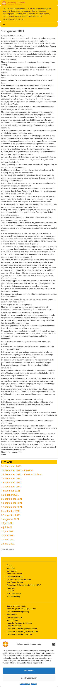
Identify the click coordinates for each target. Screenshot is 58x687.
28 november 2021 (11, 482)
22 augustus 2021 (11, 515)
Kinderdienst (12, 614)
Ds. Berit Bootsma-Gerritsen (19, 579)
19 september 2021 (11, 502)
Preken (6, 462)
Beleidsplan (12, 571)
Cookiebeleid (25, 684)
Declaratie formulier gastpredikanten (22, 631)
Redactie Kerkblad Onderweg (19, 623)
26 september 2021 (11, 498)
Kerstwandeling (13, 596)
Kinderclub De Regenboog (18, 611)
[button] (54, 644)
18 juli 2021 (7, 523)
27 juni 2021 (7, 531)
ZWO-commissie (14, 593)
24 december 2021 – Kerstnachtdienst (21, 474)
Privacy (34, 684)
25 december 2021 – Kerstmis (17, 470)
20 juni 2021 (7, 535)
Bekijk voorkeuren (29, 678)
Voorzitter (11, 568)
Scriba (9, 565)
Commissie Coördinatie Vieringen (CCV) (24, 585)
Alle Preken (7, 549)
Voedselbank (12, 620)
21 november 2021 (11, 486)
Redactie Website (14, 626)
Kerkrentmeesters (14, 574)
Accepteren (29, 670)
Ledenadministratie (15, 576)
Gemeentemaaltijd (14, 617)
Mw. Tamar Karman (15, 582)
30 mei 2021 (8, 539)
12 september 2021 (11, 507)
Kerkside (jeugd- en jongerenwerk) (21, 609)
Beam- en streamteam (16, 606)
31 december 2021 (11, 466)
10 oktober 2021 (10, 494)
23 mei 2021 (8, 543)
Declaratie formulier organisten (20, 634)
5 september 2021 (11, 511)
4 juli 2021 (6, 527)
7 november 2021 (10, 490)
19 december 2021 (11, 478)
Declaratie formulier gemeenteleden (22, 629)
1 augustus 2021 (10, 519)
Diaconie (10, 591)
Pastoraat (11, 588)
